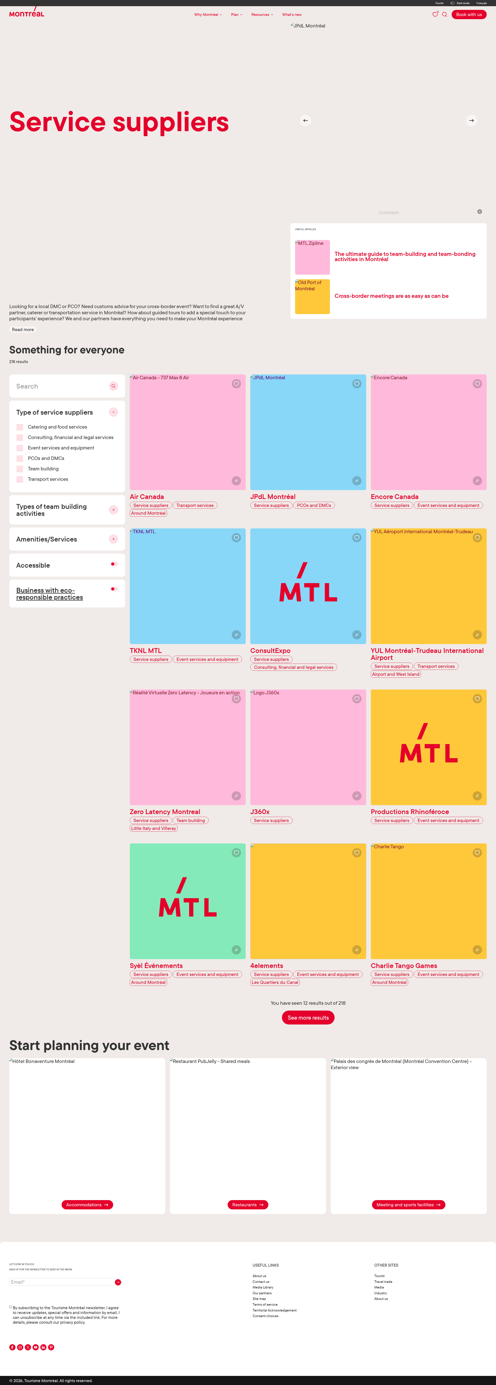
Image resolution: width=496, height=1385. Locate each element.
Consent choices (265, 1316)
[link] (469, 14)
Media (379, 1287)
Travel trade (383, 1281)
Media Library (263, 1287)
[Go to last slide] (305, 120)
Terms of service (265, 1304)
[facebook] (12, 1347)
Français (482, 3)
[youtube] (36, 1347)
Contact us (261, 1281)
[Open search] (444, 14)
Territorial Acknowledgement (275, 1310)
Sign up (118, 1282)
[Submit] (113, 386)
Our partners (262, 1293)
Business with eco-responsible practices (49, 593)
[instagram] (20, 1347)
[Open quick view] (236, 480)
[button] (23, 329)
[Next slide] (471, 120)
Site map (259, 1298)
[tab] (382, 212)
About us (259, 1276)
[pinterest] (51, 1347)
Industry (380, 1293)
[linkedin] (43, 1347)
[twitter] (28, 1347)
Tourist (439, 3)
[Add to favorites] (236, 383)
